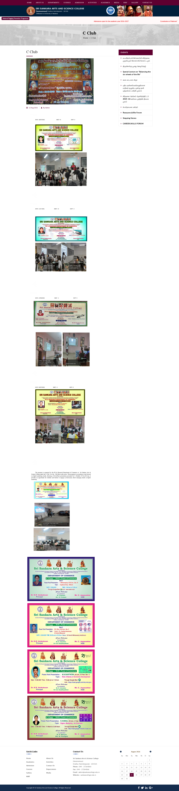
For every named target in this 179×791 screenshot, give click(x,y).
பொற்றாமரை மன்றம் (130, 107)
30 (122, 778)
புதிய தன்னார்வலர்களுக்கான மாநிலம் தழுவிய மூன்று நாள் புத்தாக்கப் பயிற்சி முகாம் (134, 88)
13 (141, 767)
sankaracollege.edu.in (88, 775)
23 (122, 775)
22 (149, 771)
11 (131, 767)
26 (136, 775)
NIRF (125, 3)
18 (131, 771)
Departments (53, 3)
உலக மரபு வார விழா (130, 80)
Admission (79, 3)
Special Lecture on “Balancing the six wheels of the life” (137, 73)
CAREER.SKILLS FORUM (133, 123)
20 (141, 771)
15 (149, 767)
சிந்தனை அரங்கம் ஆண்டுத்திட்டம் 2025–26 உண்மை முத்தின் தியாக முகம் (136, 99)
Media (116, 3)
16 (122, 771)
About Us (40, 3)
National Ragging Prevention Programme (15, 18)
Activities (92, 3)
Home (29, 3)
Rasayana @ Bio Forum (132, 112)
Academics (105, 3)
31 (127, 778)
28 (145, 775)
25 (131, 775)
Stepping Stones (129, 118)
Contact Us (147, 3)
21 (145, 771)
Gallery (134, 3)
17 (127, 771)
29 (149, 775)
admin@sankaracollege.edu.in (89, 772)
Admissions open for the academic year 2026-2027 (87, 21)
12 (136, 767)
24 (127, 775)
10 (127, 767)
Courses (67, 3)
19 (136, 771)
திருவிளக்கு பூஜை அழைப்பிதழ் (134, 66)
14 (145, 767)
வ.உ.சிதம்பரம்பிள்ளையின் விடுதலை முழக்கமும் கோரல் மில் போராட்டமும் (136, 59)
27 (141, 775)
